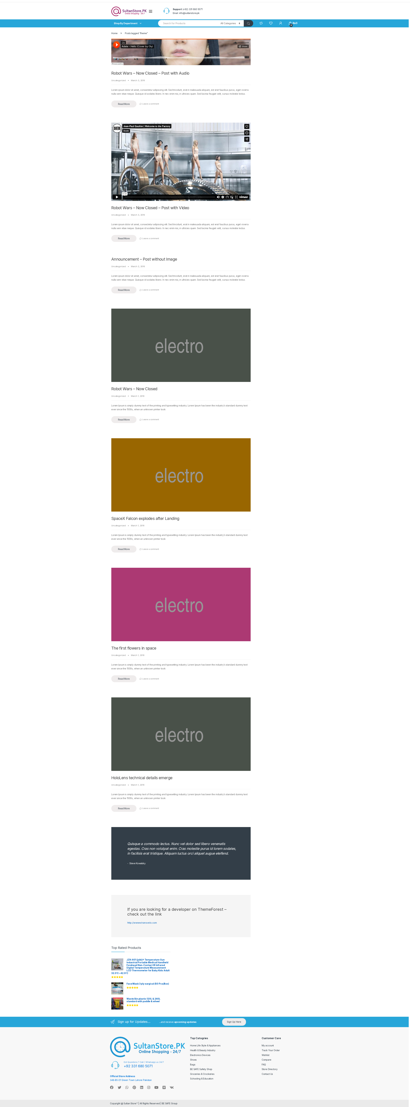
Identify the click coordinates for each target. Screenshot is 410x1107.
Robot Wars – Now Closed (134, 388)
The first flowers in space (133, 648)
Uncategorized (118, 80)
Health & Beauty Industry (202, 1050)
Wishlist (265, 1055)
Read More (124, 104)
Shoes (193, 1059)
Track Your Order (271, 1050)
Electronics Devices (200, 1055)
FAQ (264, 1064)
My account (268, 1045)
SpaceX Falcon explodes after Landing (145, 518)
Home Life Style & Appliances (205, 1045)
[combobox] (187, 23)
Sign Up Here (234, 1021)
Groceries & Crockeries (202, 1074)
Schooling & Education (201, 1078)
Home (114, 33)
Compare (266, 1059)
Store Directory (270, 1069)
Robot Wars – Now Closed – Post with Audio (150, 73)
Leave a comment (150, 104)
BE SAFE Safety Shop (201, 1069)
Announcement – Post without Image (144, 259)
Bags (192, 1064)
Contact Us (267, 1074)
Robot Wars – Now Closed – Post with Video (150, 207)
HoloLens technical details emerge (141, 777)
